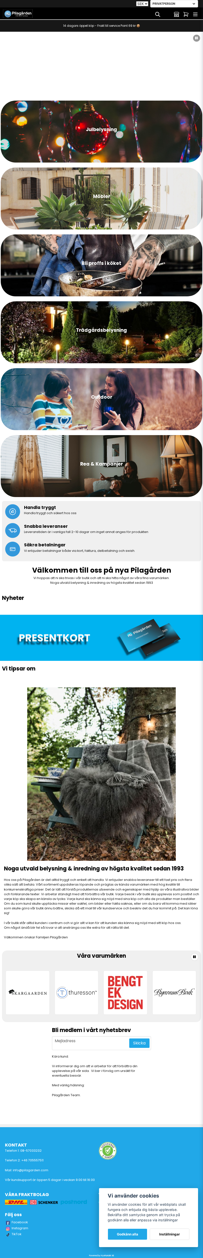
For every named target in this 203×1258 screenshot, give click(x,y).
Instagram (20, 1228)
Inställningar (169, 1234)
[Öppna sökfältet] (157, 14)
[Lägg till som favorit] (167, 14)
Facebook (20, 1222)
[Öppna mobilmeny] (195, 14)
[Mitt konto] (176, 14)
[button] (196, 38)
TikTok (17, 1234)
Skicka (139, 1043)
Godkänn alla (127, 1234)
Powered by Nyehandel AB (101, 1255)
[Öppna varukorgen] (186, 14)
